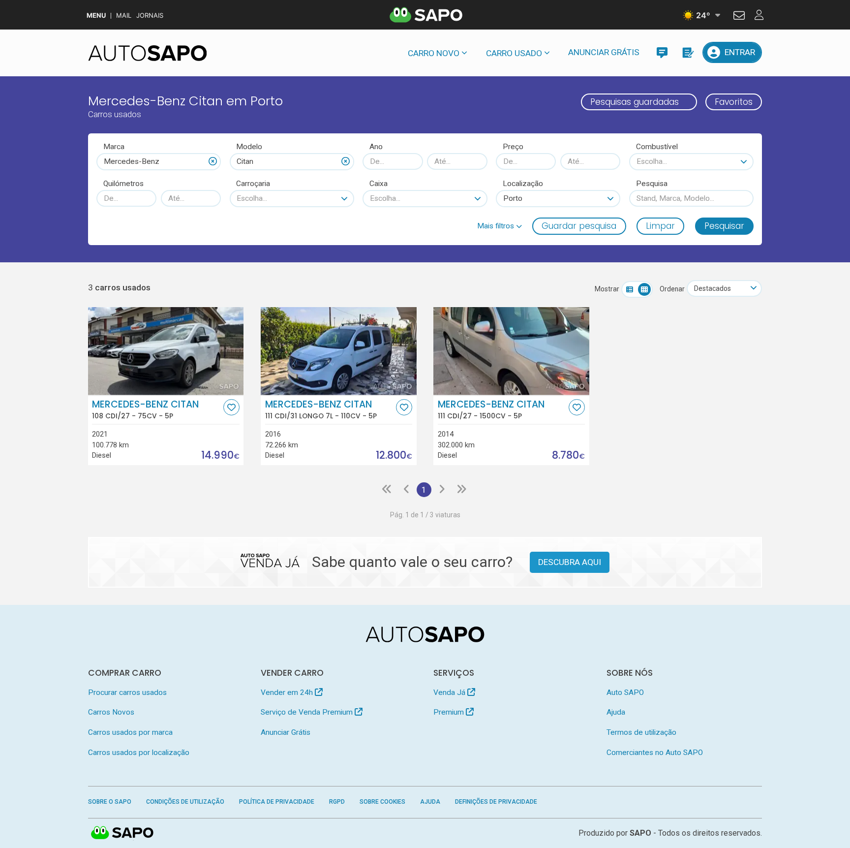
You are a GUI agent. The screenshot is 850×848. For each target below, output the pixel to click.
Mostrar (607, 289)
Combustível (657, 146)
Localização (523, 183)
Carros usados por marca (130, 732)
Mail (123, 15)
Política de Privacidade (276, 801)
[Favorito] (231, 407)
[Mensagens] (661, 52)
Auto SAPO (625, 692)
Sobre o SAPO (109, 801)
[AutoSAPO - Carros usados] (147, 53)
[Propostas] (687, 52)
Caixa (378, 183)
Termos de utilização (641, 732)
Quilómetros (123, 183)
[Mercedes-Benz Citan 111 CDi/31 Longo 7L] (339, 351)
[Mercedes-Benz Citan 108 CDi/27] (166, 351)
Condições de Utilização (185, 801)
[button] (499, 225)
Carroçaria (253, 183)
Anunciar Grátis (603, 52)
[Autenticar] (739, 17)
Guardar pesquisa (579, 226)
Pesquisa (652, 183)
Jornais (149, 15)
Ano (376, 146)
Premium (449, 712)
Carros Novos (111, 712)
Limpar (660, 226)
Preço (513, 146)
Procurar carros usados (127, 692)
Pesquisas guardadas (634, 102)
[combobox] (158, 161)
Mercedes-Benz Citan (145, 409)
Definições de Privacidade (496, 801)
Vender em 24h (288, 692)
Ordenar (672, 289)
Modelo (249, 146)
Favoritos (734, 102)
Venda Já (450, 692)
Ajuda (616, 712)
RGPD (337, 801)
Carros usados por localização (138, 752)
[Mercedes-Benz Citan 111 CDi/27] (511, 351)
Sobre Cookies (382, 801)
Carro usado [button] (514, 53)
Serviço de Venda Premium (308, 712)
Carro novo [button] (433, 53)
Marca (113, 146)
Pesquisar (724, 226)
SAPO (122, 833)
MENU (96, 15)
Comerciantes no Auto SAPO (655, 752)
